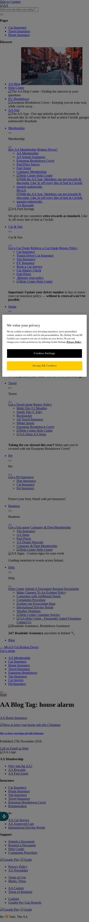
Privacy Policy (74, 342)
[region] (44, 346)
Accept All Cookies (44, 365)
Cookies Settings (44, 353)
